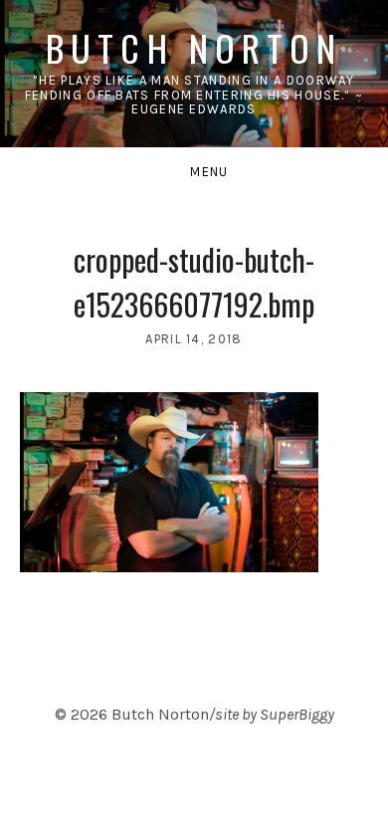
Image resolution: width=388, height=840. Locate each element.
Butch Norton (194, 47)
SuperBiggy (297, 714)
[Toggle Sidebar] (193, 172)
